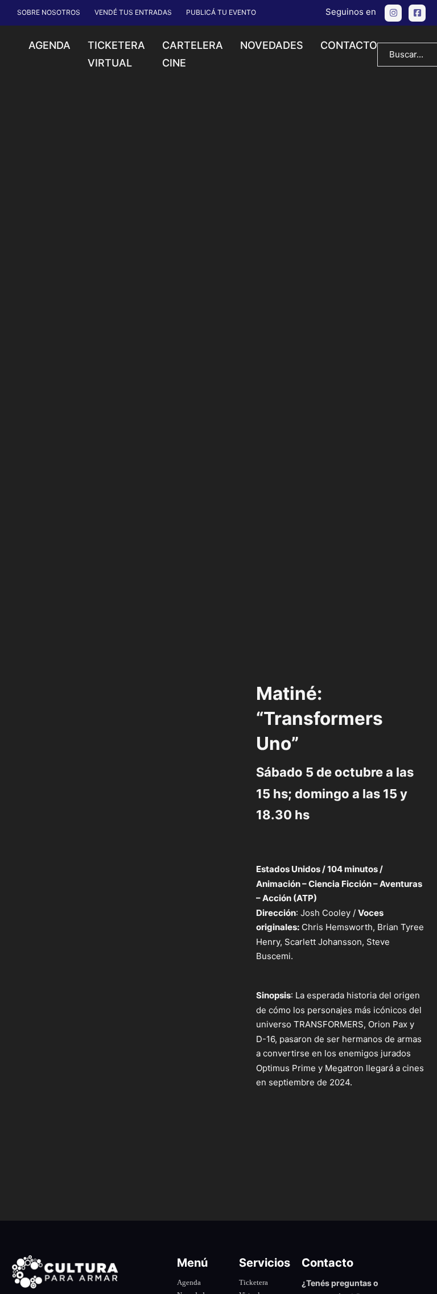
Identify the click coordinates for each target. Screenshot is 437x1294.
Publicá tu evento (221, 12)
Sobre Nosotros (48, 12)
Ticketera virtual (116, 54)
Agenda (49, 45)
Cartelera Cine (192, 54)
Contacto (348, 45)
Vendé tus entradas (133, 12)
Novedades (271, 45)
